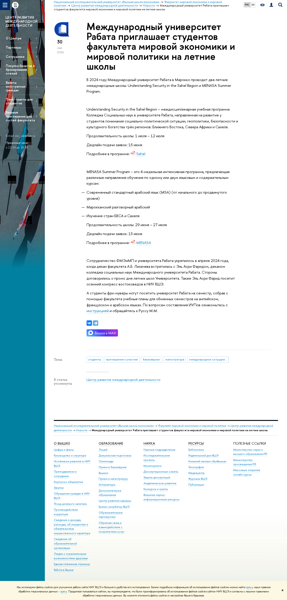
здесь (249, 587)
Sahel (140, 153)
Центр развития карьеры (115, 501)
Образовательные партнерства (111, 515)
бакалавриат (151, 359)
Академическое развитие (160, 483)
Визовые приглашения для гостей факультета (20, 116)
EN (253, 4)
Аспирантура (107, 484)
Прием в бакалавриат (113, 467)
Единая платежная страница (72, 564)
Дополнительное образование (110, 493)
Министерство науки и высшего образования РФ (250, 452)
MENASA (143, 242)
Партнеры (13, 47)
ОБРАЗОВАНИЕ (111, 443)
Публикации (196, 484)
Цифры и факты (64, 450)
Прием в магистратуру (113, 479)
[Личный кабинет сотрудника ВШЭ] (271, 5)
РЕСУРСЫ (196, 443)
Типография (196, 467)
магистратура (174, 359)
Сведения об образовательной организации (65, 543)
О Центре (14, 38)
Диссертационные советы (161, 472)
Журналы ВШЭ (197, 479)
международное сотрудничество (209, 359)
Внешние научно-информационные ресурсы (161, 497)
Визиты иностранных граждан (15, 86)
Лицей (103, 450)
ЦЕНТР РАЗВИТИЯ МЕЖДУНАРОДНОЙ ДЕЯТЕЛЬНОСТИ (21, 21)
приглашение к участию (122, 359)
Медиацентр (196, 473)
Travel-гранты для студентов (19, 101)
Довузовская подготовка (115, 455)
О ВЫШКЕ (62, 443)
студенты (94, 359)
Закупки (59, 488)
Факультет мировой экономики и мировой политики (192, 426)
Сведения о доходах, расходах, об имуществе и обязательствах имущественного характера (72, 526)
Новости (81, 430)
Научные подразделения (159, 450)
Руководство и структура (70, 455)
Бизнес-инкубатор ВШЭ (114, 507)
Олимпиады (106, 461)
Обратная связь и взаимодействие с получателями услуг (111, 527)
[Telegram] (95, 323)
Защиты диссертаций (157, 477)
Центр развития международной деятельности (123, 379)
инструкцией (98, 310)
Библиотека (196, 450)
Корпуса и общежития (68, 482)
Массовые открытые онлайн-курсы (246, 472)
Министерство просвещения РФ (244, 462)
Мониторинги (152, 466)
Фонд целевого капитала (70, 504)
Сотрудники (15, 56)
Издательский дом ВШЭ (203, 455)
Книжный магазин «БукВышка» (207, 461)
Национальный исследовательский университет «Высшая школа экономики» (104, 426)
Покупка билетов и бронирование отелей (20, 69)
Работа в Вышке (64, 570)
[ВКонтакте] (89, 323)
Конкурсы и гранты (156, 489)
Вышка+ (104, 473)
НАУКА (149, 443)
